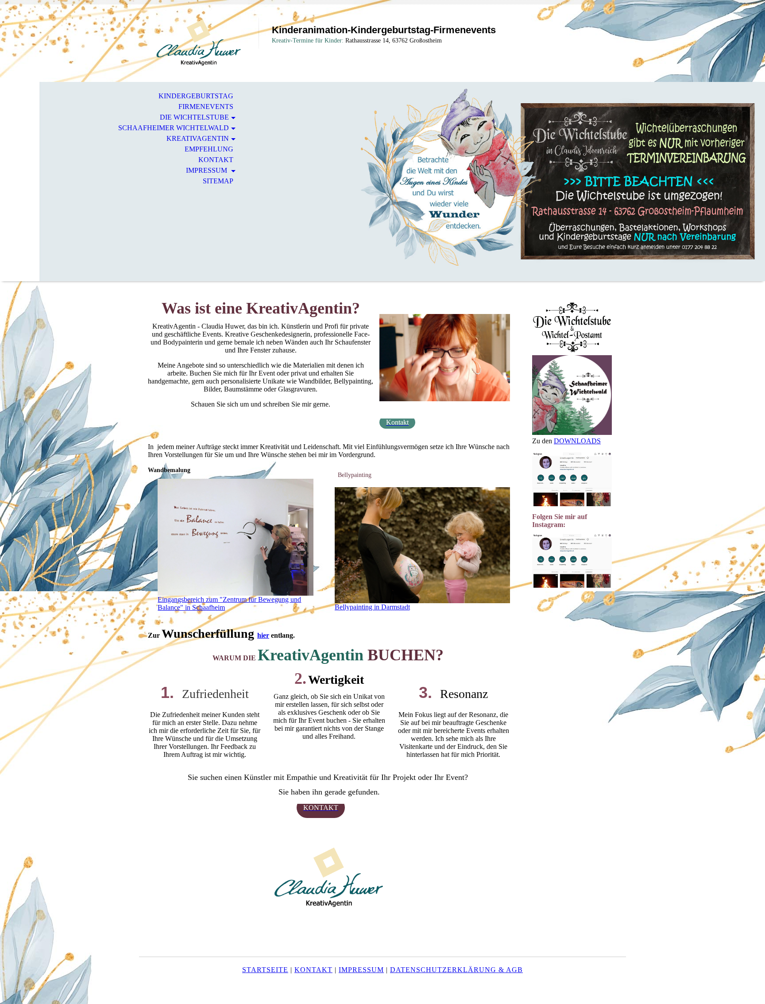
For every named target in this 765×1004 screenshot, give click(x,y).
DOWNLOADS (577, 441)
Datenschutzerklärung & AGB (456, 969)
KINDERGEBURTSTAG (195, 96)
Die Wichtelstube (194, 117)
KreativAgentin (197, 138)
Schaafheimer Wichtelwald (173, 128)
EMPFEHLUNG (209, 149)
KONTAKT (215, 159)
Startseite (265, 969)
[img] (199, 43)
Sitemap (218, 181)
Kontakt (313, 969)
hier (263, 635)
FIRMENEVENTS (205, 106)
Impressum (207, 170)
